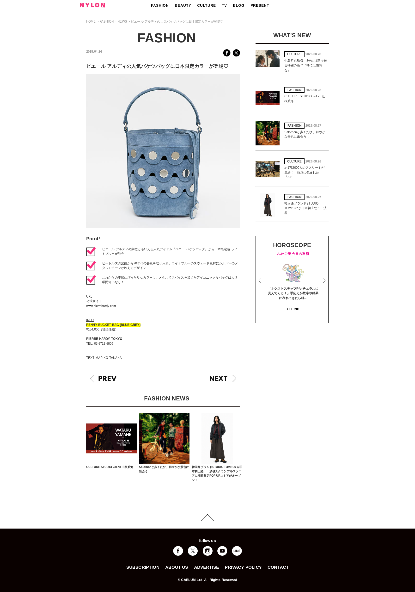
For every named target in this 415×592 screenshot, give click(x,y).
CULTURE (206, 5)
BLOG (238, 5)
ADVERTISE (206, 567)
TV (224, 5)
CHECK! (293, 309)
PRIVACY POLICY (243, 567)
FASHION (160, 5)
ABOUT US (176, 567)
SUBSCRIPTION (142, 567)
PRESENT (259, 5)
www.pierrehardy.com (101, 306)
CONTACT (278, 567)
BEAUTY (183, 5)
